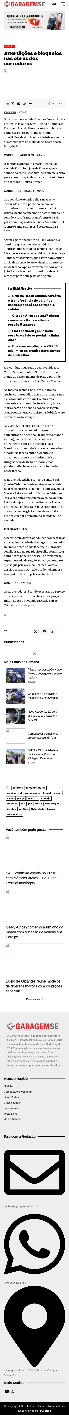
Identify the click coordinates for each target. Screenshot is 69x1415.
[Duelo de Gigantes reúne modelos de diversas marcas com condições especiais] (34, 960)
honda (51, 809)
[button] (47, 4)
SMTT (38, 803)
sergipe (23, 809)
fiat (23, 803)
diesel (57, 793)
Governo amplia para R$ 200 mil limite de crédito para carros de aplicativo (34, 350)
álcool (10, 798)
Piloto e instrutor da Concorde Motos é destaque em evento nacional (45, 673)
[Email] (18, 104)
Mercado (12, 803)
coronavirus (14, 814)
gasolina (17, 787)
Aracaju (45, 798)
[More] (30, 104)
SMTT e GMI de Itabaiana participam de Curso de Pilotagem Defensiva (43, 754)
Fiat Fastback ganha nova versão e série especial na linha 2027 (33, 335)
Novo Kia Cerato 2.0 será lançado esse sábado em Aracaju (42, 715)
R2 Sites (45, 1410)
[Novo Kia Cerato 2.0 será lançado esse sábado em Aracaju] (15, 716)
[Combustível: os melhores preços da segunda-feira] (15, 736)
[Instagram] (12, 1391)
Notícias (9, 46)
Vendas (11, 809)
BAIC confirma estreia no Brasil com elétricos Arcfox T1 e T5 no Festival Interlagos (31, 878)
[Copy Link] (24, 104)
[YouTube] (7, 1391)
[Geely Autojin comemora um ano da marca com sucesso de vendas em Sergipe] (34, 906)
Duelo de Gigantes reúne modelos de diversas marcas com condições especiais (34, 986)
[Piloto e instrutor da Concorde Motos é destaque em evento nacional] (15, 675)
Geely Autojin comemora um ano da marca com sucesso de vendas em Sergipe (34, 932)
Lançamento (32, 793)
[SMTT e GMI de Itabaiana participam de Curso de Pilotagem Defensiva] (15, 756)
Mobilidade (37, 809)
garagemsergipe (35, 787)
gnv (30, 803)
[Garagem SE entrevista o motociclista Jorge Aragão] (15, 696)
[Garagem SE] (24, 4)
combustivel (14, 793)
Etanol (47, 793)
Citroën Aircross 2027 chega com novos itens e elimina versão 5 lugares (33, 320)
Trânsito (32, 798)
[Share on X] (13, 104)
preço (21, 798)
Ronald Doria (10, 112)
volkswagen (52, 803)
